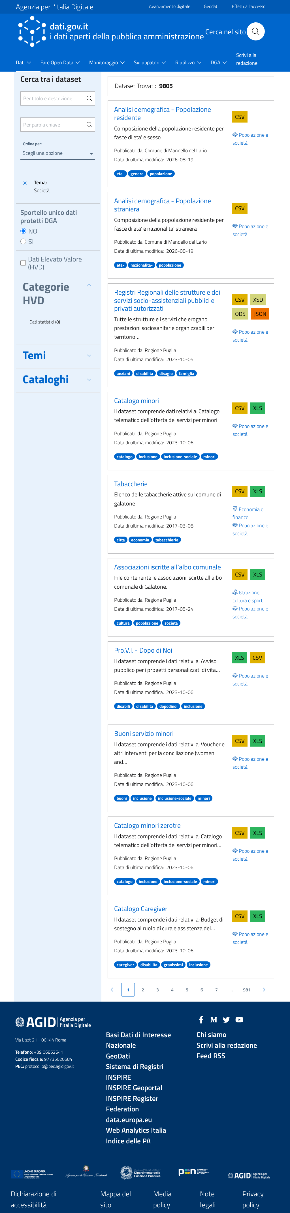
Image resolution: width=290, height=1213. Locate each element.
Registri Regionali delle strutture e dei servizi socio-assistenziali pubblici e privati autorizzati (167, 300)
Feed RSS (211, 1056)
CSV (240, 116)
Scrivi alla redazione (227, 1045)
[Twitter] (226, 1019)
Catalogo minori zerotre (147, 825)
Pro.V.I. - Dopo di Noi (143, 650)
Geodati (211, 6)
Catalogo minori (136, 400)
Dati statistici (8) (44, 321)
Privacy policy (253, 1199)
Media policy (162, 1199)
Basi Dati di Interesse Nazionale (138, 1040)
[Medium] (213, 1019)
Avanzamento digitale (169, 6)
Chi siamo (211, 1034)
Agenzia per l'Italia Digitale (54, 6)
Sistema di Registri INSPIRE (134, 1072)
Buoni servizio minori (144, 733)
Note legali (208, 1199)
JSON (260, 313)
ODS (240, 313)
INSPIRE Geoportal (134, 1088)
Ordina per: (32, 144)
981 (247, 989)
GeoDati (118, 1056)
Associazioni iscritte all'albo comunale (167, 567)
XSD (258, 299)
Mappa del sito (115, 1199)
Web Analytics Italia (136, 1130)
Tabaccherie (131, 484)
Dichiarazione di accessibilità (33, 1199)
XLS (257, 408)
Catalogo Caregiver (140, 908)
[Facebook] (201, 1019)
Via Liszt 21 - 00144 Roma (40, 1039)
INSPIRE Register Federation (132, 1104)
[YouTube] (239, 1019)
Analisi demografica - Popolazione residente (162, 113)
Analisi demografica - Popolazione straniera (162, 205)
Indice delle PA (128, 1141)
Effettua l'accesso (248, 6)
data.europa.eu (129, 1120)
